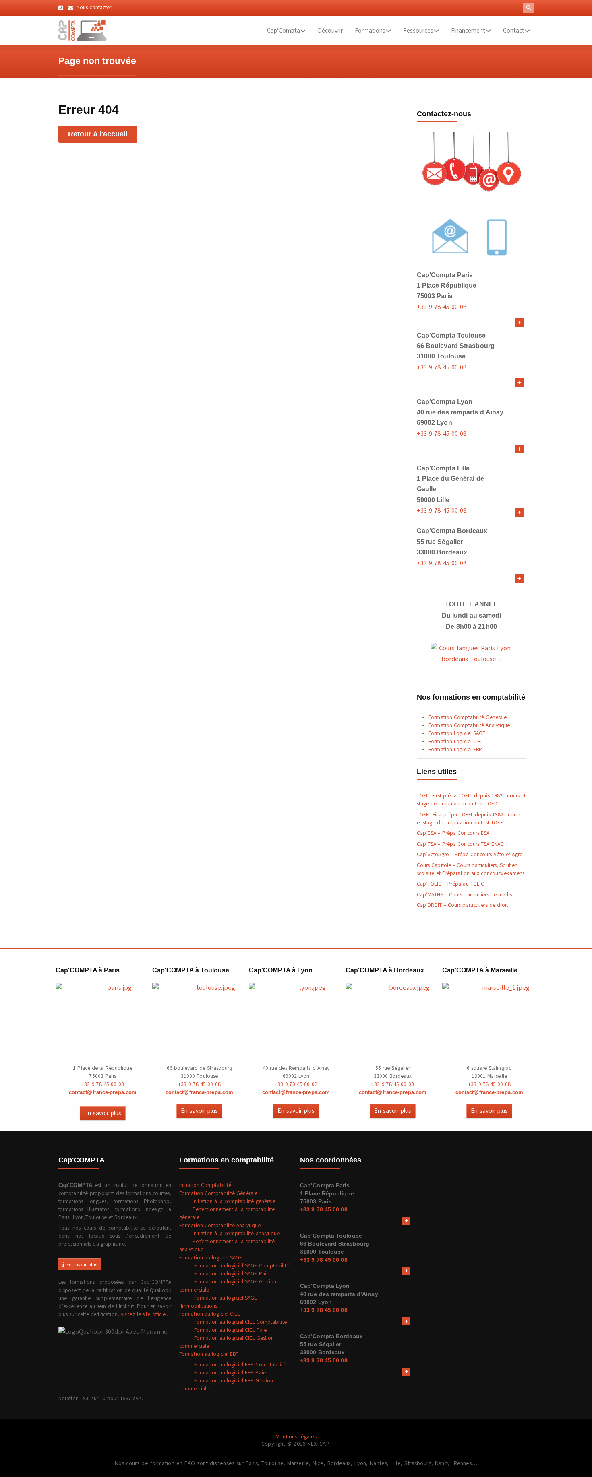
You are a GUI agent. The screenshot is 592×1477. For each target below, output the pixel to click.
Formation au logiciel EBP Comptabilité (232, 1364)
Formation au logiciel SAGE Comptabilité (234, 1265)
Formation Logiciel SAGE (456, 733)
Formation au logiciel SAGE (210, 1257)
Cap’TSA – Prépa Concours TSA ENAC (460, 844)
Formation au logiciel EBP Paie (222, 1372)
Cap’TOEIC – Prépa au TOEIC (450, 884)
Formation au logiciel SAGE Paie (224, 1273)
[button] (528, 8)
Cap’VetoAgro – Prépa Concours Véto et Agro (470, 854)
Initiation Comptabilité (205, 1185)
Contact (513, 31)
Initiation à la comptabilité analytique (229, 1233)
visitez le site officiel (144, 1314)
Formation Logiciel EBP (455, 749)
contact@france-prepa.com (103, 1092)
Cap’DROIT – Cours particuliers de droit (462, 905)
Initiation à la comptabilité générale (227, 1201)
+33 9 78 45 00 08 (442, 307)
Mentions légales (296, 1436)
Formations (370, 31)
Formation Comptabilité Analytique (469, 725)
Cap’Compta (283, 31)
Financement (468, 31)
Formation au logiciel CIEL (209, 1314)
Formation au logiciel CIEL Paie (223, 1330)
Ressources (418, 31)
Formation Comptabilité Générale (467, 717)
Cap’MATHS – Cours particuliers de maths (464, 894)
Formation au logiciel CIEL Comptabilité (233, 1322)
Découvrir (330, 31)
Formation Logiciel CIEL (455, 741)
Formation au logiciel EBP (209, 1354)
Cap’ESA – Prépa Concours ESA (453, 833)
